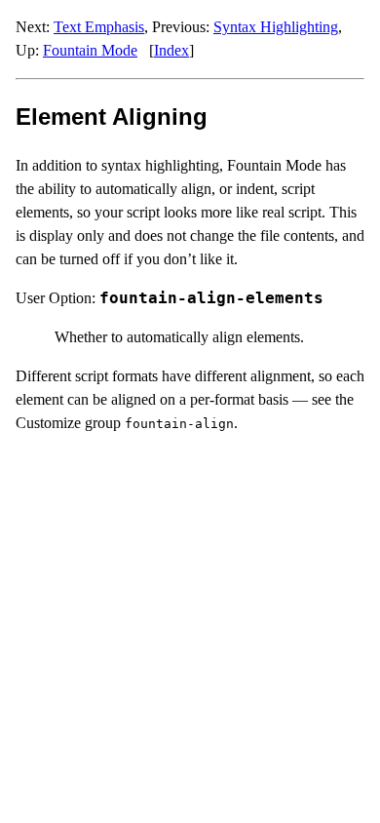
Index (171, 50)
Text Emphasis (99, 27)
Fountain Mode (90, 50)
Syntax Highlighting (275, 27)
